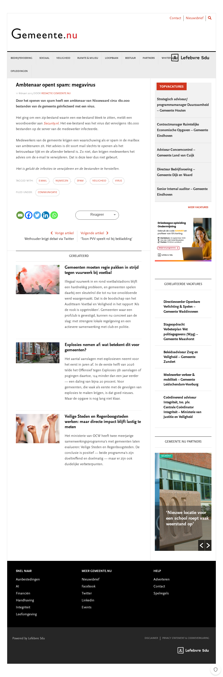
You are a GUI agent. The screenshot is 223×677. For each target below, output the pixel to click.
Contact (175, 18)
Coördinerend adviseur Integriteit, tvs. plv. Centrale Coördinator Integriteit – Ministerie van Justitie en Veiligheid (182, 407)
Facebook (88, 586)
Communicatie (47, 192)
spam (80, 181)
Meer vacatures (198, 207)
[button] (201, 545)
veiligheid (99, 181)
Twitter (87, 593)
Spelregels (161, 593)
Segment (161, 456)
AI (17, 586)
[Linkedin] (45, 215)
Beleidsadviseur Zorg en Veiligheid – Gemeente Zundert (181, 357)
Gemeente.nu (44, 36)
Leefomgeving (26, 614)
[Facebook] (28, 215)
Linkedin (88, 600)
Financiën (23, 593)
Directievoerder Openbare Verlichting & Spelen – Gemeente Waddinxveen (182, 307)
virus (118, 181)
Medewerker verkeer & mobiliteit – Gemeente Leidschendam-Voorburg (181, 380)
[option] (183, 502)
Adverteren (162, 579)
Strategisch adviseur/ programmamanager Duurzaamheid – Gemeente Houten (183, 105)
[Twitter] (37, 215)
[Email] (20, 215)
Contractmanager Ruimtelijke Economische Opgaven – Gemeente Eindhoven (182, 130)
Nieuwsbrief (194, 18)
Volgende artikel (92, 233)
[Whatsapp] (54, 215)
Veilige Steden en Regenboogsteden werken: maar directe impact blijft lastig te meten (103, 421)
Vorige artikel (64, 233)
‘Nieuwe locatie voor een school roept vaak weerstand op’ (183, 519)
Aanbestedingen (28, 579)
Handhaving (25, 600)
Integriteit (23, 607)
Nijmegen (62, 181)
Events (86, 607)
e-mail (43, 181)
